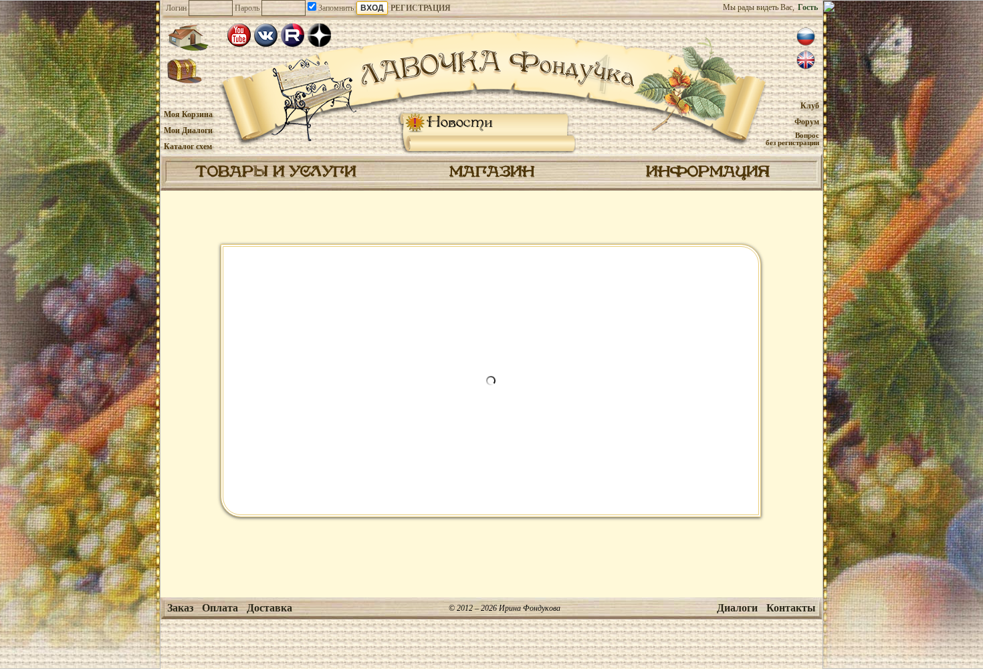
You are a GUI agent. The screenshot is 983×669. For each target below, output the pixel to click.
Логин (176, 8)
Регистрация (421, 8)
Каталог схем (188, 146)
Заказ (180, 607)
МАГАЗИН (491, 172)
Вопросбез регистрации (792, 139)
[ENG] (806, 60)
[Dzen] (319, 35)
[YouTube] (239, 35)
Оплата (220, 607)
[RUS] (806, 37)
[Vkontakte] (266, 35)
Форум (806, 121)
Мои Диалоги (188, 130)
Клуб (809, 105)
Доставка (269, 607)
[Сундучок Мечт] (185, 71)
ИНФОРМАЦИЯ (708, 172)
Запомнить (335, 8)
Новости (460, 122)
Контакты (791, 607)
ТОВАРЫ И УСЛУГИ (275, 172)
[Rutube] (292, 35)
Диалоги (737, 607)
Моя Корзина (188, 114)
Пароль (247, 8)
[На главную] (188, 37)
